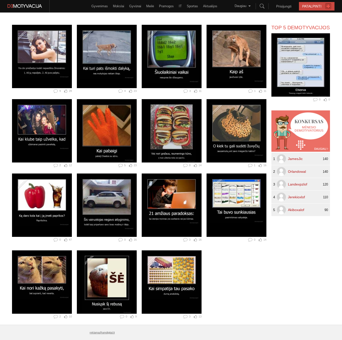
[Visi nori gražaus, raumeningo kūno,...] (172, 130)
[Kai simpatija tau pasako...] (172, 282)
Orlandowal (297, 171)
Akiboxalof (296, 210)
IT (180, 6)
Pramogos (166, 6)
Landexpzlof (297, 184)
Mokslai (118, 6)
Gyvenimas (99, 6)
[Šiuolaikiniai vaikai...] (172, 56)
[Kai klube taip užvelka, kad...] (42, 130)
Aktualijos (210, 6)
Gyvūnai (135, 6)
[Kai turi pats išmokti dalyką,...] (107, 56)
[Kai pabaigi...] (107, 130)
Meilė (150, 6)
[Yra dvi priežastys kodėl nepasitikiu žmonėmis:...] (42, 56)
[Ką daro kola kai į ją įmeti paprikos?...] (42, 205)
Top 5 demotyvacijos (300, 27)
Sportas (192, 6)
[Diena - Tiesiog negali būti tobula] (300, 65)
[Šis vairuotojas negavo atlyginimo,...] (107, 205)
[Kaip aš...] (236, 56)
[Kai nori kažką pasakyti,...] (42, 282)
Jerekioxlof (296, 197)
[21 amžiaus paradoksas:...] (172, 205)
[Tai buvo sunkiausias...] (236, 205)
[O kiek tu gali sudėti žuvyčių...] (236, 130)
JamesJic (295, 159)
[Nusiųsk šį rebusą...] (107, 282)
